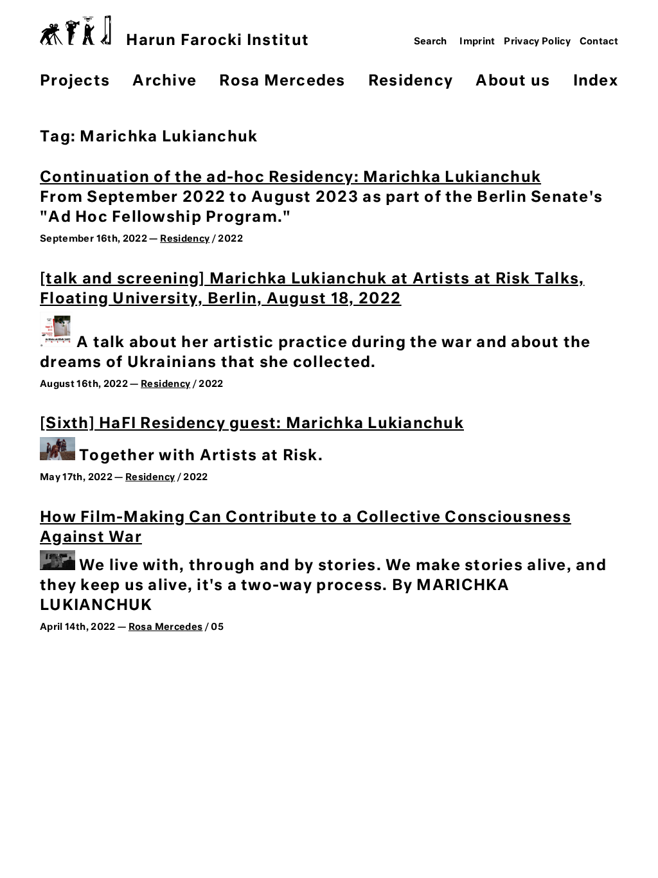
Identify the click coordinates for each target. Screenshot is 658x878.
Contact (599, 41)
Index (595, 81)
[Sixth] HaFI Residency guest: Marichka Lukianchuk (252, 424)
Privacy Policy (537, 41)
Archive (164, 81)
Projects (75, 81)
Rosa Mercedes (282, 81)
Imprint (477, 41)
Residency (410, 81)
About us (513, 81)
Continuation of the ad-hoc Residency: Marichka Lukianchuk (290, 177)
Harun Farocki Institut (217, 40)
